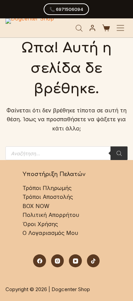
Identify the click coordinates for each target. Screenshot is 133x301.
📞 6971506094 (66, 9)
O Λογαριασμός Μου (50, 232)
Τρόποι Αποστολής (48, 196)
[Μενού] (120, 28)
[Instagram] (57, 260)
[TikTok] (93, 260)
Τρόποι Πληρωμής (47, 188)
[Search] (119, 153)
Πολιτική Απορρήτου (51, 214)
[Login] (92, 28)
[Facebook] (39, 260)
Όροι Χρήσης (40, 224)
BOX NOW (36, 206)
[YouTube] (75, 260)
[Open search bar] (79, 28)
